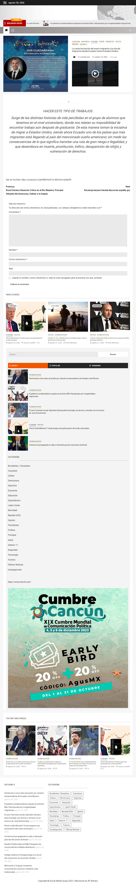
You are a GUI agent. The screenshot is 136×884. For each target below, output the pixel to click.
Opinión (101, 41)
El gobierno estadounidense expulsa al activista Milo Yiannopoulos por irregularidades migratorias (60, 23)
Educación (12, 495)
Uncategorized (15, 569)
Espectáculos (14, 500)
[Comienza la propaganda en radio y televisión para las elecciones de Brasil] (18, 443)
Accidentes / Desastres (19, 466)
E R (24, 767)
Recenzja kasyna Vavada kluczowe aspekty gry (107, 188)
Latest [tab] (14, 365)
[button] (12, 30)
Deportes (12, 485)
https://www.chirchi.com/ (19, 582)
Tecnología (13, 555)
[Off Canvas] (5, 3)
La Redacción (85, 57)
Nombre (13, 250)
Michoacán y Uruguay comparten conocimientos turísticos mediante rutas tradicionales (21, 869)
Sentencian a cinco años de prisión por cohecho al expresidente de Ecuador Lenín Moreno (64, 378)
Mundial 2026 (14, 515)
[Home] (6, 30)
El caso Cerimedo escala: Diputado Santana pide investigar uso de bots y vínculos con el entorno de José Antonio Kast (82, 763)
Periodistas (110, 41)
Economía (94, 41)
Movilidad (12, 510)
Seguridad (12, 550)
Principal (75, 44)
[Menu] (12, 30)
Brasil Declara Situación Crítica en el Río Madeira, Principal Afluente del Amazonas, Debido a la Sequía (34, 190)
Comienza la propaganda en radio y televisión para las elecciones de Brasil (58, 445)
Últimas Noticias (61, 335)
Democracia (85, 41)
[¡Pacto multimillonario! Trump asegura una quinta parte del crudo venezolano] (26, 317)
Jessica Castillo (29, 343)
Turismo (11, 559)
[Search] (130, 30)
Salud (10, 540)
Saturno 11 (84, 44)
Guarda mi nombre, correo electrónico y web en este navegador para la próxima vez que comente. (57, 278)
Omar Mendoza (71, 343)
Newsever (79, 881)
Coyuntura (76, 41)
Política (118, 41)
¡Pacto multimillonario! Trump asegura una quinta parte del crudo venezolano (59, 428)
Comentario (15, 212)
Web (11, 268)
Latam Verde (14, 505)
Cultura (11, 475)
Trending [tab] (96, 365)
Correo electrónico (18, 259)
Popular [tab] (56, 365)
